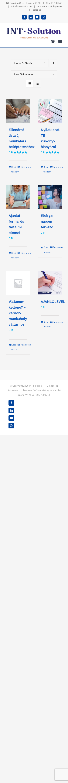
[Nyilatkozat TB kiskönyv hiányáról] (50, 111)
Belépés (36, 9)
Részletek (24, 167)
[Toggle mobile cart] (53, 42)
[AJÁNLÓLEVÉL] (50, 283)
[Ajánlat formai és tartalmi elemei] (18, 197)
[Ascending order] (53, 63)
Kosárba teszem (14, 169)
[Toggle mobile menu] (60, 42)
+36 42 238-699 (54, 3)
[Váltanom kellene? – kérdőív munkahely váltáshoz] (18, 283)
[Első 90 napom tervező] (50, 197)
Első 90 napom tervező (47, 221)
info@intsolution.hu (21, 6)
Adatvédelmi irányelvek (49, 6)
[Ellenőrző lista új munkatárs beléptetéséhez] (18, 111)
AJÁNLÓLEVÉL (53, 302)
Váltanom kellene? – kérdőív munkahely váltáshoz (18, 313)
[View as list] (37, 83)
